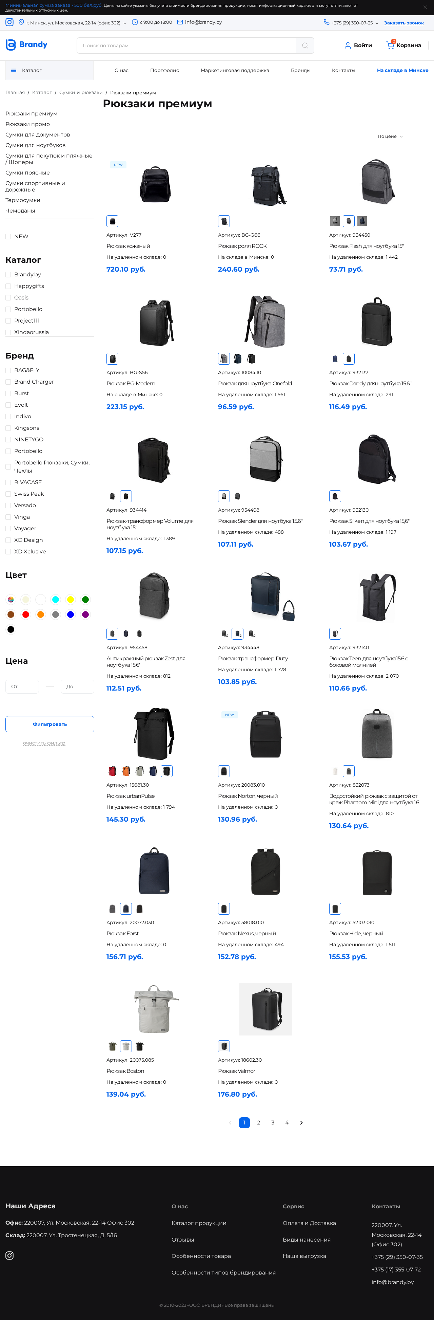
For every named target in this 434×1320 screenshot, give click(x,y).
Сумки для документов (37, 134)
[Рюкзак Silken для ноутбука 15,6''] (377, 459)
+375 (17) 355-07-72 (396, 1269)
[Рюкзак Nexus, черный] (266, 871)
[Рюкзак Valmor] (266, 1009)
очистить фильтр (44, 743)
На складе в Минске (403, 70)
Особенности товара (201, 1256)
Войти (363, 45)
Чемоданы (20, 210)
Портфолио (164, 70)
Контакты (343, 70)
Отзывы (183, 1239)
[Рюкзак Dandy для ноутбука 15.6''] (377, 321)
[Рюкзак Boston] (154, 1009)
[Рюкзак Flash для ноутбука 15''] (377, 184)
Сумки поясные (27, 172)
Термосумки (22, 200)
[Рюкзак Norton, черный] (266, 734)
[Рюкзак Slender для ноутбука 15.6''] (266, 459)
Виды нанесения (307, 1239)
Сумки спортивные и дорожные (35, 186)
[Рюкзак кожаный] (154, 184)
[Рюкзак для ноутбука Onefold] (266, 321)
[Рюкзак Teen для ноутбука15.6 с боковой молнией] (377, 596)
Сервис (293, 1206)
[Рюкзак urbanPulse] (154, 734)
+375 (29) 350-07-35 (397, 1257)
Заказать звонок (404, 22)
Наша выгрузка (304, 1256)
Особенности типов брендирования (224, 1272)
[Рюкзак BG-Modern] (154, 321)
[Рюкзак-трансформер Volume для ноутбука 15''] (154, 459)
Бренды (301, 70)
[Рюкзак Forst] (154, 871)
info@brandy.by (203, 22)
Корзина (407, 45)
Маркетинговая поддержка (235, 70)
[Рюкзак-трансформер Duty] (266, 596)
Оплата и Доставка (309, 1223)
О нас (122, 70)
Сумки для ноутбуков (35, 145)
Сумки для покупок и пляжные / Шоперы (49, 158)
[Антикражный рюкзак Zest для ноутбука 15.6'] (154, 596)
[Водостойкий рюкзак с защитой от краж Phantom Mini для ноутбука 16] (377, 734)
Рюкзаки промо (27, 124)
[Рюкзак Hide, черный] (377, 871)
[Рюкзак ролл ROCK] (266, 184)
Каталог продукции (199, 1223)
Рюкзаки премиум (31, 113)
